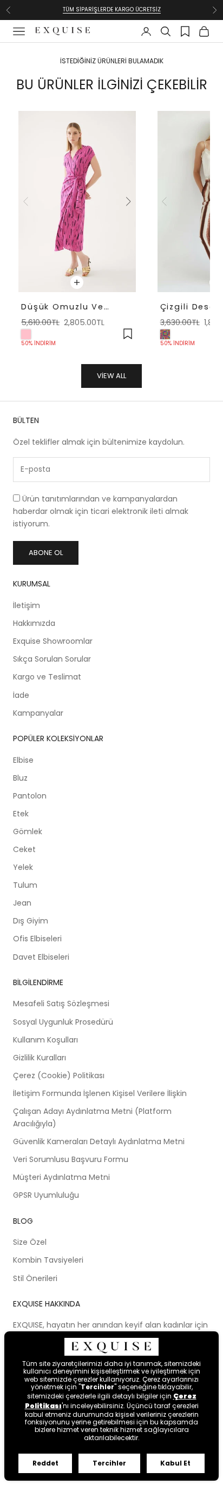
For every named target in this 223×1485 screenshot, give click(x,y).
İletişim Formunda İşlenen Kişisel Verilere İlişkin (100, 1093)
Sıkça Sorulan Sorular (52, 659)
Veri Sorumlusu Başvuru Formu (70, 1159)
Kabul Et (175, 1463)
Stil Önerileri (35, 1278)
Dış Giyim (30, 920)
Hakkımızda (34, 623)
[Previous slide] (26, 201)
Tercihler (109, 1463)
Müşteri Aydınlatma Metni (61, 1177)
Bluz (20, 778)
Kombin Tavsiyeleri (48, 1260)
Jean (22, 902)
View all (111, 376)
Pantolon (30, 795)
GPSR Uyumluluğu (46, 1195)
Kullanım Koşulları (45, 1039)
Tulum (25, 885)
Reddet (45, 1463)
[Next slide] (128, 201)
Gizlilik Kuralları (39, 1057)
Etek (21, 813)
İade (21, 695)
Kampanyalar (38, 713)
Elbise (23, 760)
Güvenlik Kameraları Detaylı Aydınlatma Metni (99, 1141)
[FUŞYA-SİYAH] (26, 334)
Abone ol (46, 552)
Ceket (24, 849)
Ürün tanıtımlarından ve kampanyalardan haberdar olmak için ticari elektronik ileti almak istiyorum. (100, 511)
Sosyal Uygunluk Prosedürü (63, 1022)
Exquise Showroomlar (53, 641)
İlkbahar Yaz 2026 (111, 15)
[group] (77, 201)
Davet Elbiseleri (41, 957)
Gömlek (27, 831)
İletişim (26, 605)
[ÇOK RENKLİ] (165, 334)
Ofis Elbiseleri (37, 938)
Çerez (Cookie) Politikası (58, 1075)
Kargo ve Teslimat (47, 676)
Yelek (23, 867)
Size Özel (30, 1242)
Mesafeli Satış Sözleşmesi (61, 1003)
